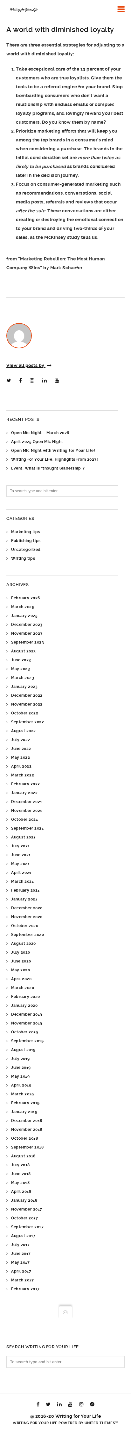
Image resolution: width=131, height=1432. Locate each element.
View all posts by (25, 365)
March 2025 (22, 607)
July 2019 (20, 1058)
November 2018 (26, 1129)
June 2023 (21, 660)
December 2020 (27, 908)
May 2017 (20, 1262)
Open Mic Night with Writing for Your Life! (53, 450)
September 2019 (27, 1041)
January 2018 (24, 1200)
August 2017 (23, 1236)
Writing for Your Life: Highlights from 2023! (54, 459)
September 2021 (27, 828)
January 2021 (24, 899)
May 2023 (20, 669)
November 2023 (27, 633)
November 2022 (27, 704)
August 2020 (23, 943)
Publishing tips (26, 541)
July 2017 (20, 1244)
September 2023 (27, 642)
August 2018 (23, 1156)
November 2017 (26, 1209)
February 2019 (25, 1103)
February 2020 (25, 996)
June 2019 (21, 1067)
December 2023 (27, 624)
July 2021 (20, 846)
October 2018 (24, 1138)
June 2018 (21, 1174)
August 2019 (23, 1050)
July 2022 (20, 740)
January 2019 (24, 1112)
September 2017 (27, 1227)
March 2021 (22, 881)
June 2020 (21, 961)
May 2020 (20, 970)
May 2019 (20, 1076)
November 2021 (26, 810)
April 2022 (21, 766)
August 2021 (23, 837)
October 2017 (24, 1218)
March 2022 (22, 775)
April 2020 (21, 979)
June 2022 (21, 748)
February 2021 (25, 890)
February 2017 (25, 1289)
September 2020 (27, 934)
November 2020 (27, 917)
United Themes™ (101, 1423)
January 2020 (24, 1005)
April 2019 (21, 1085)
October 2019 (24, 1032)
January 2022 (24, 793)
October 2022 (24, 713)
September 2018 (27, 1147)
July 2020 (20, 952)
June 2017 (21, 1253)
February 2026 (25, 598)
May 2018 (20, 1182)
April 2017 (21, 1271)
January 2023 (24, 686)
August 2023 (23, 651)
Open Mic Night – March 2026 (40, 433)
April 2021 (21, 872)
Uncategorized (26, 549)
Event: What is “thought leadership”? (48, 468)
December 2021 (26, 802)
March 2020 (22, 988)
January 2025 (24, 615)
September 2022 (27, 722)
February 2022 (25, 784)
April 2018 (21, 1191)
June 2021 (21, 855)
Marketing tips (25, 532)
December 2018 (26, 1120)
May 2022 (20, 757)
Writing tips (23, 558)
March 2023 (22, 678)
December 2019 (26, 1014)
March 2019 (22, 1094)
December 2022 (27, 695)
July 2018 (20, 1165)
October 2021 (24, 819)
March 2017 (22, 1280)
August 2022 (23, 731)
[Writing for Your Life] (23, 9)
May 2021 (20, 864)
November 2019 (26, 1023)
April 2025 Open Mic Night (37, 441)
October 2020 (24, 926)
